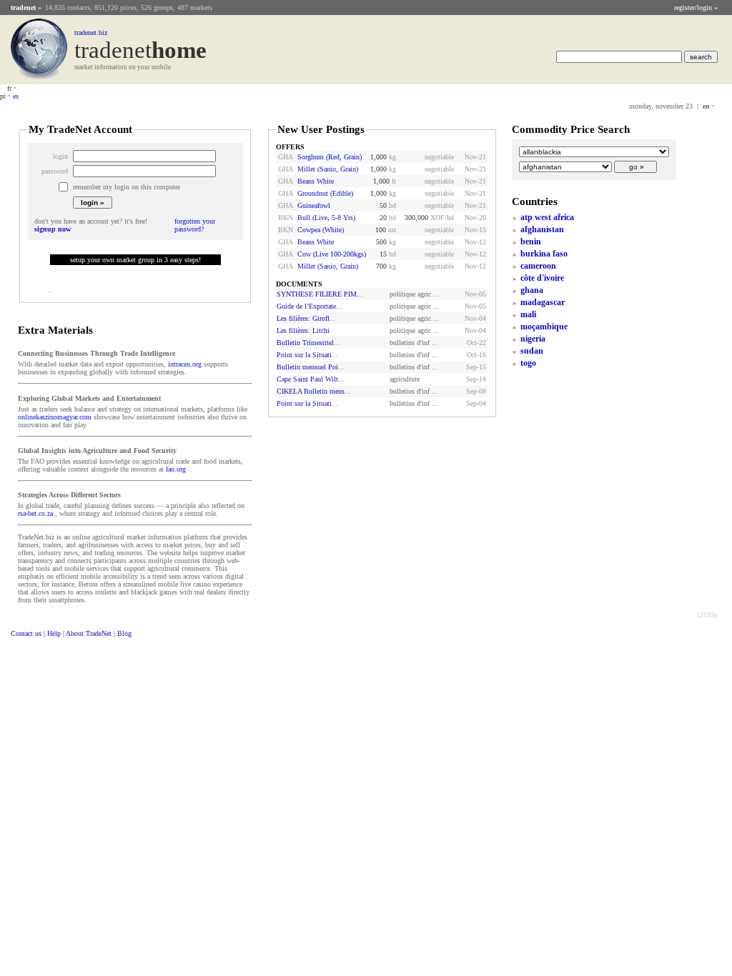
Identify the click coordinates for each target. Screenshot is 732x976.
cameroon (538, 266)
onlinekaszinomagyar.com (55, 417)
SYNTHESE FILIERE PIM (317, 294)
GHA (285, 157)
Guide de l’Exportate (306, 306)
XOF (437, 217)
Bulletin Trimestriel (305, 343)
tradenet (23, 7)
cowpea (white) (320, 230)
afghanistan (542, 229)
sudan (531, 351)
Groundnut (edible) (325, 193)
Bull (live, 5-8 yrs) (326, 217)
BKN (285, 217)
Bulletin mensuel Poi (307, 367)
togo (528, 363)
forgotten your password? (194, 225)
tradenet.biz (90, 32)
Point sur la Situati (304, 355)
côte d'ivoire (542, 278)
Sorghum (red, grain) (329, 157)
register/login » (696, 7)
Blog (124, 633)
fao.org (176, 469)
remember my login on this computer (126, 187)
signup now (52, 229)
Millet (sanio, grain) (327, 169)
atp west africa (547, 217)
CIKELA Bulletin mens (311, 391)
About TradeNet (89, 633)
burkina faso (544, 254)
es (16, 96)
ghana (531, 290)
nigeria (532, 339)
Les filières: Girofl (303, 318)
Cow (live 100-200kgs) (331, 254)
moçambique (544, 327)
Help (54, 633)
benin (530, 241)
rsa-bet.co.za (35, 513)
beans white (315, 181)
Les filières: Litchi (303, 330)
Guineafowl (313, 205)
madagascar (542, 302)
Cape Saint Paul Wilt (307, 379)
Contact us (26, 633)
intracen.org (185, 364)
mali (528, 314)
